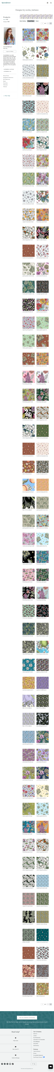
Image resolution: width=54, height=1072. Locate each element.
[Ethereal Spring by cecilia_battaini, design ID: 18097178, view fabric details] (42, 184)
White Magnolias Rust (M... (42, 852)
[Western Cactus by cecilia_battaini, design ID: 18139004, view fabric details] (42, 922)
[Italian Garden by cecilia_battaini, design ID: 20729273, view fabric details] (28, 346)
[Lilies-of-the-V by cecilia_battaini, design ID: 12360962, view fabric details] (42, 706)
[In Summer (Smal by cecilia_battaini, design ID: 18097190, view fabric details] (42, 166)
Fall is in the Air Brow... (27, 474)
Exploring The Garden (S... (28, 329)
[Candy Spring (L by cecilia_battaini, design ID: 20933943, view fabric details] (28, 544)
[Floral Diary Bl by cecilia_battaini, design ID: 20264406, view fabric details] (42, 94)
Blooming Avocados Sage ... (29, 185)
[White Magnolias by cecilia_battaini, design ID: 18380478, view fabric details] (28, 868)
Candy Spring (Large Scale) (28, 546)
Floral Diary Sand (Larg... (42, 834)
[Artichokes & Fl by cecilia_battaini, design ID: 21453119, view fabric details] (42, 778)
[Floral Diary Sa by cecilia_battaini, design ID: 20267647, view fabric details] (42, 220)
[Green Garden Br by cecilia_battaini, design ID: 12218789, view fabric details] (42, 508)
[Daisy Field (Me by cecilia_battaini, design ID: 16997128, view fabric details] (42, 634)
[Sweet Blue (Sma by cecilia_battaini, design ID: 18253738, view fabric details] (42, 886)
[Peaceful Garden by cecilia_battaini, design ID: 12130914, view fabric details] (28, 742)
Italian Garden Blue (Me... (42, 546)
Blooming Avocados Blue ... (43, 654)
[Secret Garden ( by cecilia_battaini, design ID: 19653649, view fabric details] (42, 58)
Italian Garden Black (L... (28, 564)
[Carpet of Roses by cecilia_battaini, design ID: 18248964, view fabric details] (28, 904)
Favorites (5, 83)
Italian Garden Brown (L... (42, 347)
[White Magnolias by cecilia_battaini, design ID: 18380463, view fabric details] (28, 436)
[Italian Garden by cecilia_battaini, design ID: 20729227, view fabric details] (28, 562)
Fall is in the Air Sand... (27, 95)
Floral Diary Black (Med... (28, 600)
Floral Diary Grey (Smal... (28, 852)
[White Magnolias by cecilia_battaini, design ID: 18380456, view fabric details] (28, 886)
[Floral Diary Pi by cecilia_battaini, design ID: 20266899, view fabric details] (28, 580)
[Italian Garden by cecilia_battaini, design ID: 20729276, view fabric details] (42, 328)
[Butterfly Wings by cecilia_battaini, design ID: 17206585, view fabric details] (42, 976)
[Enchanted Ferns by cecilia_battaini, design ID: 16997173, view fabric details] (28, 634)
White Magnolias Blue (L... (28, 438)
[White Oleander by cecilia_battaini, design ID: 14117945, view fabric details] (28, 670)
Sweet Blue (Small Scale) (42, 888)
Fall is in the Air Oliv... (41, 996)
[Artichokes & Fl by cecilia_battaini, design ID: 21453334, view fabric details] (42, 742)
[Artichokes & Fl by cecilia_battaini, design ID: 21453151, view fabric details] (28, 778)
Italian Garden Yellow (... (42, 798)
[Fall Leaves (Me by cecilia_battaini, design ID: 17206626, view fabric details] (28, 976)
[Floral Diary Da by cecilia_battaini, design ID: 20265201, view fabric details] (42, 580)
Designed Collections (8, 77)
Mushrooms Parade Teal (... (43, 942)
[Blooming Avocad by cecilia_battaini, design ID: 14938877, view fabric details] (28, 184)
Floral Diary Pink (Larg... (27, 384)
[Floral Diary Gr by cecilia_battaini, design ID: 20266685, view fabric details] (42, 382)
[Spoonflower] (6, 3)
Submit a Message (15, 1057)
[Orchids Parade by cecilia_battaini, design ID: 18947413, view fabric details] (28, 418)
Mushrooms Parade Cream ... (43, 113)
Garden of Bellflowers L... (42, 690)
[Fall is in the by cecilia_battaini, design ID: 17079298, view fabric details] (28, 472)
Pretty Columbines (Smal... (28, 77)
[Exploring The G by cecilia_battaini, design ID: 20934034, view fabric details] (28, 796)
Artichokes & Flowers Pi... (42, 275)
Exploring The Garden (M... (28, 798)
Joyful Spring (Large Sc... (28, 149)
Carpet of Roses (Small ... (28, 906)
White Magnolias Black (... (28, 888)
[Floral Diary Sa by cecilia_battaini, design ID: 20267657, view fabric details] (42, 364)
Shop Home (6, 75)
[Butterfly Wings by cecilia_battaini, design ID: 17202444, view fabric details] (28, 994)
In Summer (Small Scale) (42, 167)
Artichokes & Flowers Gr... (28, 780)
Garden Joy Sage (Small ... (42, 131)
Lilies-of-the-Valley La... (27, 708)
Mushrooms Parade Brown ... (29, 257)
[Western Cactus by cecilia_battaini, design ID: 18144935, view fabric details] (28, 922)
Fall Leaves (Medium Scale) (28, 978)
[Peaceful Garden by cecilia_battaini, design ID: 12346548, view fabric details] (42, 724)
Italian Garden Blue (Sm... (42, 816)
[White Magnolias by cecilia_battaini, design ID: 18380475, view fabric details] (42, 868)
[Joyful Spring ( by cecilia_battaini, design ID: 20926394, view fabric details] (42, 310)
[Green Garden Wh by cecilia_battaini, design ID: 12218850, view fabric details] (28, 274)
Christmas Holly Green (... (28, 618)
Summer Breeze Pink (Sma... (43, 492)
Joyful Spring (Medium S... (42, 311)
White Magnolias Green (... (28, 870)
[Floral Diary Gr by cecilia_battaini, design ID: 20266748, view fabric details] (28, 850)
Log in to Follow (9, 51)
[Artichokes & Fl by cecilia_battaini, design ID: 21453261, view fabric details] (42, 274)
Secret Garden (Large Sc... (42, 59)
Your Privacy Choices (37, 1057)
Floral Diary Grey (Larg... (41, 384)
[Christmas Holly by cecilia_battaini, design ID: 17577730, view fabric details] (28, 112)
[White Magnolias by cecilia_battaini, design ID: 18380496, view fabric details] (28, 238)
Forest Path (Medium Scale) (29, 293)
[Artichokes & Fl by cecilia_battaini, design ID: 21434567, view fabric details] (28, 310)
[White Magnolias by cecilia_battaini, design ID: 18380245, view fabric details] (42, 148)
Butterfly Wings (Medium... (42, 978)
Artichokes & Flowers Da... (42, 780)
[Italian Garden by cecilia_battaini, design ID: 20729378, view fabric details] (42, 796)
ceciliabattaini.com (7, 71)
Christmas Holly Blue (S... (28, 113)
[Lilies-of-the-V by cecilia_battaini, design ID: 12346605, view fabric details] (28, 724)
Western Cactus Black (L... (28, 924)
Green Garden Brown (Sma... (43, 510)
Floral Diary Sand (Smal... (42, 365)
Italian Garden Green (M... (42, 329)
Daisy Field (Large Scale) (28, 654)
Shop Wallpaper (36, 1041)
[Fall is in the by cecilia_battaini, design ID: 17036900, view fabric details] (28, 94)
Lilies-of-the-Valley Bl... (27, 131)
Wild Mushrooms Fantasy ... (43, 528)
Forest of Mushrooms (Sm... (43, 474)
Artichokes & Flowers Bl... (28, 41)
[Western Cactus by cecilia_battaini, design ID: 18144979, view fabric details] (42, 904)
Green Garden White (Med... (28, 275)
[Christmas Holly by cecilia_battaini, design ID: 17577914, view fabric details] (42, 958)
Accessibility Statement (38, 1055)
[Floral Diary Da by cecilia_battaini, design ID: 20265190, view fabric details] (42, 400)
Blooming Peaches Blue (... (28, 492)
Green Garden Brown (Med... (29, 528)
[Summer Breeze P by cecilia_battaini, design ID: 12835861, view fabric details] (42, 490)
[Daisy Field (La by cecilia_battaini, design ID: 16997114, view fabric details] (28, 652)
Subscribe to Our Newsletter (39, 1039)
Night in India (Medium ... (42, 239)
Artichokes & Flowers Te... (42, 744)
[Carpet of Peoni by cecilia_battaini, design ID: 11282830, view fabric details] (28, 220)
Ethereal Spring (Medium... (42, 185)
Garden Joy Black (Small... (42, 672)
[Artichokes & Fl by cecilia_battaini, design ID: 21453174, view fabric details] (42, 760)
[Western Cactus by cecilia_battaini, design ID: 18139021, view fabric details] (42, 76)
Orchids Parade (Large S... (28, 420)
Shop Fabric (35, 1043)
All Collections (6, 79)
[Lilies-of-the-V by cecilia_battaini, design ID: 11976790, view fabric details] (28, 130)
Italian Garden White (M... (28, 59)
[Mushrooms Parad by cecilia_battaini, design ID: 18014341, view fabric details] (28, 958)
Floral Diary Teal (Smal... (42, 564)
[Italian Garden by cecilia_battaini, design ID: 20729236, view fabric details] (42, 814)
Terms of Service (36, 1051)
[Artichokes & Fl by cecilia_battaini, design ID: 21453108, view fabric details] (28, 40)
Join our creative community (27, 1017)
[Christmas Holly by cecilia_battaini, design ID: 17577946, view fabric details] (28, 616)
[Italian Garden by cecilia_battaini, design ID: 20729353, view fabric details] (28, 814)
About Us (35, 1033)
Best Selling (23, 21)
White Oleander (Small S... (28, 672)
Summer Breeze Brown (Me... (29, 690)
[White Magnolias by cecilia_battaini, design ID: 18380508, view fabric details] (42, 418)
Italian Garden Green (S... (28, 347)
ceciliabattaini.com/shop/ (9, 69)
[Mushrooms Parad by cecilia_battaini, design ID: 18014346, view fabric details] (42, 436)
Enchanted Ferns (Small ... (28, 636)
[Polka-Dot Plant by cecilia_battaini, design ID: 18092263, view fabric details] (28, 940)
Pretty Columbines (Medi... (28, 203)
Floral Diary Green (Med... (28, 402)
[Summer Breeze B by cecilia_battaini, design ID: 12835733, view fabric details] (28, 688)
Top (34, 1063)
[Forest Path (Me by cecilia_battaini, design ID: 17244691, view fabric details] (28, 292)
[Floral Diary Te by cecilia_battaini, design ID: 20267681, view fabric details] (28, 832)
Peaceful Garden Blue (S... (28, 744)
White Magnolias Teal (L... (42, 149)
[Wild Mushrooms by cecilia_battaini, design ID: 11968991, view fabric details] (42, 526)
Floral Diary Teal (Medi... (28, 834)
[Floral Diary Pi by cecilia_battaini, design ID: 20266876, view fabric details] (28, 382)
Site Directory (36, 1045)
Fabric (4, 19)
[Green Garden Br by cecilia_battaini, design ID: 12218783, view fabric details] (28, 526)
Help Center (15, 1040)
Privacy (34, 1053)
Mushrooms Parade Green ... (43, 438)
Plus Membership (36, 1037)
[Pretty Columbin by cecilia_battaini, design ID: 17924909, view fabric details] (28, 202)
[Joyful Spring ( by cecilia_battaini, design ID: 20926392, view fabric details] (42, 40)
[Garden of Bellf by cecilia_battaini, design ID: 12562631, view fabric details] (42, 688)
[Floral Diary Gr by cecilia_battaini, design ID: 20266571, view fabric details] (28, 400)
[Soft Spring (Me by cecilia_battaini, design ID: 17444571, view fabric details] (42, 256)
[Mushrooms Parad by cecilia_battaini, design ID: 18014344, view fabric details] (28, 454)
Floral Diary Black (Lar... (41, 95)
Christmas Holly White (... (42, 960)
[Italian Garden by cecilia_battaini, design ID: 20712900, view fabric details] (28, 58)
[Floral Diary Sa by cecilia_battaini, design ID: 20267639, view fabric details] (42, 832)
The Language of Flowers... (42, 203)
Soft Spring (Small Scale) (28, 167)
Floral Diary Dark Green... (42, 402)
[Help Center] (15, 1038)
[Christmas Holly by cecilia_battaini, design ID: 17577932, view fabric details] (42, 616)
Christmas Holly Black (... (42, 618)
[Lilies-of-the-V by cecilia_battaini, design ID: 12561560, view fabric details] (28, 508)
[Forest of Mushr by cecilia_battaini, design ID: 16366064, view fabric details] (42, 472)
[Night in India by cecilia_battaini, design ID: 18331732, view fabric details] (42, 238)
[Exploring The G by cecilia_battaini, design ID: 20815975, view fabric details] (28, 328)
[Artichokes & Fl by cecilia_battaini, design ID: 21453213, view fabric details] (28, 760)
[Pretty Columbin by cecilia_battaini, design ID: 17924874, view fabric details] (28, 76)
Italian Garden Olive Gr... (28, 816)
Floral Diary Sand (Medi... (42, 221)
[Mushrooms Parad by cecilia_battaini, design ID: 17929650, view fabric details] (42, 112)
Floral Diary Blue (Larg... (41, 600)
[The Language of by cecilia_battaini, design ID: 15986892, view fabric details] (42, 202)
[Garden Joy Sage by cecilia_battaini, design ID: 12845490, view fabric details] (42, 130)
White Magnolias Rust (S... (42, 420)
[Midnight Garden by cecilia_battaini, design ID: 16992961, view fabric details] (42, 292)
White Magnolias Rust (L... (28, 239)
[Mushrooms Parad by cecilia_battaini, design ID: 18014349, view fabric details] (42, 940)
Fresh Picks (31, 21)
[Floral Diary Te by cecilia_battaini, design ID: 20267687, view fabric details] (42, 562)
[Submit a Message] (15, 1055)
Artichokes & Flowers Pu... (28, 762)
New (37, 21)
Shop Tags (7, 95)
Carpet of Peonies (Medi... (28, 221)
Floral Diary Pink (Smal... (28, 582)
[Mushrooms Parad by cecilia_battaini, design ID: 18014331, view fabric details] (42, 454)
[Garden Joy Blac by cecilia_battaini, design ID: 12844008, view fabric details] (42, 670)
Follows (5, 86)
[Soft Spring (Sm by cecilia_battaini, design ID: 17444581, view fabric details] (28, 166)
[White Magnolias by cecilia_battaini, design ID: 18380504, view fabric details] (42, 850)
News (4, 81)
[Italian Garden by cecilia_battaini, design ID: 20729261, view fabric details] (28, 364)
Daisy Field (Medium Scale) (42, 636)
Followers (5, 84)
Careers (35, 1035)
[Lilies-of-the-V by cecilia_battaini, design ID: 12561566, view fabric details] (28, 706)
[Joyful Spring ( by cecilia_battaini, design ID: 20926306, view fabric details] (28, 148)
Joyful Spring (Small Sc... (42, 41)
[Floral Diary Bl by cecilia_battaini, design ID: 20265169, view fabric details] (28, 598)
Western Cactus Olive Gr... (42, 77)
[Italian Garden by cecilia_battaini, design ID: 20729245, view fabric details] (42, 544)
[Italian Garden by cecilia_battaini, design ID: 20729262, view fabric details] (42, 346)
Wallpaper (5, 21)
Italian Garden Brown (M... (28, 365)
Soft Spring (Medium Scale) (43, 257)
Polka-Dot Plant (26, 942)
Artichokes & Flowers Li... (42, 762)
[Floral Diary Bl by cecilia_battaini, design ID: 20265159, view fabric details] (42, 598)
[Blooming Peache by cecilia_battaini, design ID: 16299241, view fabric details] (28, 490)
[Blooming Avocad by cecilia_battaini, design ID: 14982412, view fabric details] (42, 652)
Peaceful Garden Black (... (42, 726)
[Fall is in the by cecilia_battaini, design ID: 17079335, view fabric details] (42, 994)
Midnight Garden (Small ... (42, 293)
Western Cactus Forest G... (42, 906)
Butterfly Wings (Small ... (28, 996)
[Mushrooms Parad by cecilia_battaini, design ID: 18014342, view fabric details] (28, 256)
